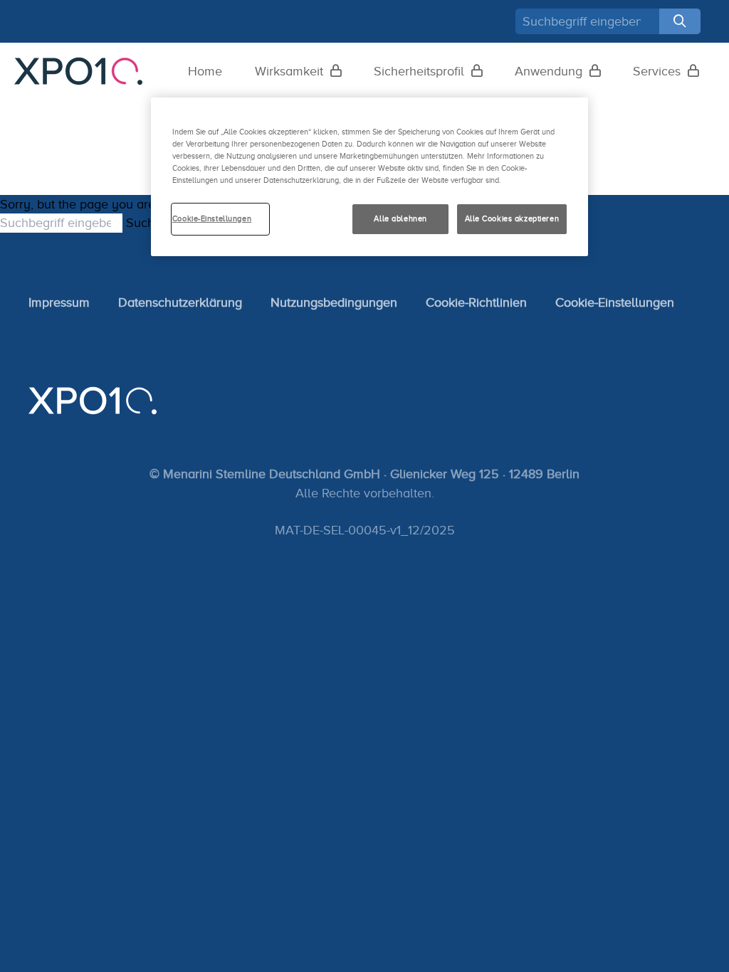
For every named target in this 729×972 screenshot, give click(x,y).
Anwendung (548, 71)
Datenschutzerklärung (180, 302)
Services (657, 71)
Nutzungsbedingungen (334, 302)
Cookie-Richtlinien (476, 302)
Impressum (59, 302)
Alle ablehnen (400, 218)
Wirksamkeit (289, 71)
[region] (369, 176)
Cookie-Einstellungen (614, 302)
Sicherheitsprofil (419, 71)
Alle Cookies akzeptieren (512, 218)
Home (205, 71)
